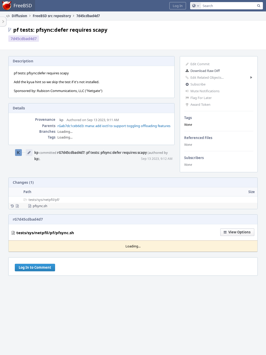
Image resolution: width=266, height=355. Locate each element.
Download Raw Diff (205, 70)
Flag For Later (201, 97)
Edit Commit (200, 64)
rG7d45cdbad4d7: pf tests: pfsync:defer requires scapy (102, 152)
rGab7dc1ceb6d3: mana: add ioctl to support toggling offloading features (113, 125)
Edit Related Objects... (207, 77)
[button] (177, 5)
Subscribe (197, 84)
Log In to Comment (35, 267)
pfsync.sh (40, 205)
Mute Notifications (205, 91)
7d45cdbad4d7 (24, 38)
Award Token (200, 104)
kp (61, 119)
